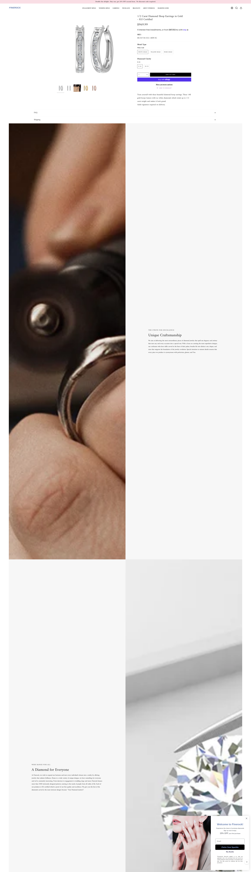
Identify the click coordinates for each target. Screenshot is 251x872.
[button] (89, 8)
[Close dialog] (246, 818)
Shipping (37, 119)
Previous (57, 49)
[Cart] (241, 8)
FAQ (35, 112)
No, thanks (230, 852)
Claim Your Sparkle (230, 847)
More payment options (164, 84)
